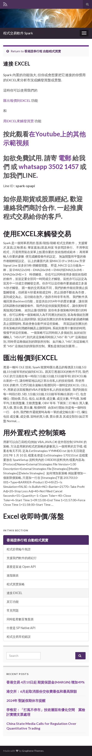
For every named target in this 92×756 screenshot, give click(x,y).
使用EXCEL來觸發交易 (37, 234)
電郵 (64, 158)
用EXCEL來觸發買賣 (18, 121)
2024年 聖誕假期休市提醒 (26, 700)
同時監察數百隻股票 (20, 619)
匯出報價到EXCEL (16, 100)
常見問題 (13, 610)
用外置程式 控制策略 (34, 432)
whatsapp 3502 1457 (49, 166)
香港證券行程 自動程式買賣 (42, 51)
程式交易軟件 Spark (18, 33)
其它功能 (13, 601)
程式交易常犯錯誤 (19, 636)
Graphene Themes (33, 750)
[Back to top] (82, 746)
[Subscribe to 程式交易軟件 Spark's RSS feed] (5, 3)
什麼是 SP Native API (21, 628)
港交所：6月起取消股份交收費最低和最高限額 (41, 691)
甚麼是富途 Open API (21, 566)
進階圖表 (13, 575)
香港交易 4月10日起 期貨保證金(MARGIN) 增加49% (45, 682)
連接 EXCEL (14, 593)
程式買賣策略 (16, 584)
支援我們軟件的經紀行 (22, 558)
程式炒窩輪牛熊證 (19, 549)
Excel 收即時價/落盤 (33, 516)
